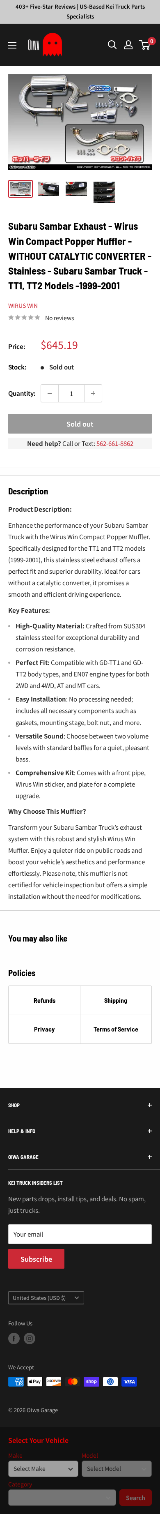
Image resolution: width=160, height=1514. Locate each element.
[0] (145, 45)
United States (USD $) (39, 1298)
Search (135, 1497)
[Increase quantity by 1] (93, 393)
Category (20, 1484)
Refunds (44, 1000)
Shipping (115, 1000)
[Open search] (112, 44)
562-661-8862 (114, 443)
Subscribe (36, 1259)
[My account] (128, 44)
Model (90, 1455)
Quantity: (22, 393)
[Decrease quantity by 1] (49, 393)
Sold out (80, 424)
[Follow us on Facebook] (14, 1338)
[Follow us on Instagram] (29, 1338)
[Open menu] (12, 45)
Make (15, 1455)
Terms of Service (116, 1029)
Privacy (44, 1029)
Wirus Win (23, 305)
